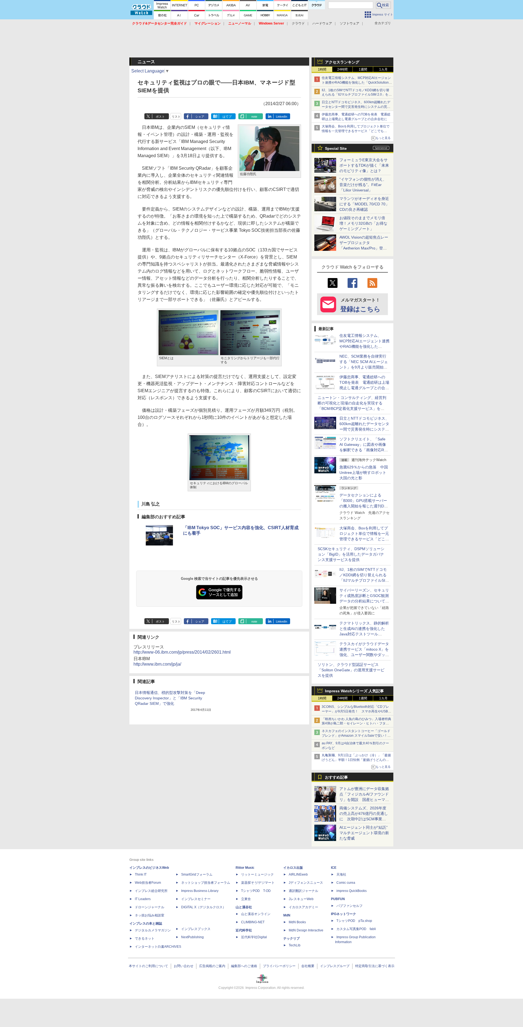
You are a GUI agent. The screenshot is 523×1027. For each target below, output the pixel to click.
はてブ (227, 116)
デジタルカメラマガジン (153, 930)
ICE (333, 868)
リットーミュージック (257, 874)
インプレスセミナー (196, 899)
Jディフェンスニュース (306, 883)
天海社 (341, 874)
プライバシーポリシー (279, 966)
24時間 (342, 69)
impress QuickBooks (351, 891)
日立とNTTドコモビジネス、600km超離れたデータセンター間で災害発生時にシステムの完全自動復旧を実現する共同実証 (356, 106)
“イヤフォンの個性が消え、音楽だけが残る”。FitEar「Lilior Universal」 (363, 184)
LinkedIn (281, 116)
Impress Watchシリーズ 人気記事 (354, 691)
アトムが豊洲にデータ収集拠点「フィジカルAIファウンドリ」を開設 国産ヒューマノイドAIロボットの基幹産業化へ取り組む (364, 800)
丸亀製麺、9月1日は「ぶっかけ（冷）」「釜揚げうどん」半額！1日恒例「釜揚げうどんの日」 (356, 759)
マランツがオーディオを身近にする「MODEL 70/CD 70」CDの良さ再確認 (364, 204)
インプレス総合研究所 (151, 891)
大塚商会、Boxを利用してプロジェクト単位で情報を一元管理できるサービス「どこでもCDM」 (356, 131)
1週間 (363, 69)
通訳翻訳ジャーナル (303, 891)
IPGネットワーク (343, 914)
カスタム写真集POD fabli (356, 929)
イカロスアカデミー (303, 907)
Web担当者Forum (148, 883)
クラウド (298, 23)
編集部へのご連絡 (244, 966)
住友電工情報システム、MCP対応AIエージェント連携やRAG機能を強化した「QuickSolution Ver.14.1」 (356, 82)
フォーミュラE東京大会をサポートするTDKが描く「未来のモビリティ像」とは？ (364, 165)
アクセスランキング (342, 62)
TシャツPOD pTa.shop (354, 921)
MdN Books (297, 922)
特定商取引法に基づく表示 (374, 966)
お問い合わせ (183, 966)
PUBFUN (338, 899)
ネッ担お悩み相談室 (149, 915)
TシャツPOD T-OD (256, 891)
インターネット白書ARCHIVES (158, 947)
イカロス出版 (293, 868)
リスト (176, 116)
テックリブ (291, 938)
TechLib (294, 945)
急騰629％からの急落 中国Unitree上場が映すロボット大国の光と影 (363, 472)
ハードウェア (322, 23)
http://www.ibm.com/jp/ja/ (157, 664)
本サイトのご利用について (148, 966)
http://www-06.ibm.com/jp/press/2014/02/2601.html (182, 652)
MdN (286, 915)
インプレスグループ (334, 966)
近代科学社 (244, 930)
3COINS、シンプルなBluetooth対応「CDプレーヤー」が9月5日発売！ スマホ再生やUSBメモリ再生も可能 (356, 711)
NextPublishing (192, 937)
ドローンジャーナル (149, 907)
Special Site (336, 148)
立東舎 (246, 899)
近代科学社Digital (254, 937)
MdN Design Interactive (306, 930)
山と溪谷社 (244, 907)
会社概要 (307, 966)
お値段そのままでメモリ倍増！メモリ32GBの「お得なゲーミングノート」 (363, 223)
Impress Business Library (199, 891)
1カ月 (383, 69)
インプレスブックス (196, 929)
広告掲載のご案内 (212, 966)
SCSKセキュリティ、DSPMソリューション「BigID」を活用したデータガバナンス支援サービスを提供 (351, 554)
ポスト (160, 116)
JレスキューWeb (301, 899)
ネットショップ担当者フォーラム (205, 883)
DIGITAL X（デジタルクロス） (203, 907)
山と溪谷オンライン (255, 914)
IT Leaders (143, 899)
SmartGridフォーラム (196, 874)
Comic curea (345, 883)
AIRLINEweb (298, 874)
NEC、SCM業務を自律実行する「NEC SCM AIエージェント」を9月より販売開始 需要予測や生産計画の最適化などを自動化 (364, 367)
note (254, 116)
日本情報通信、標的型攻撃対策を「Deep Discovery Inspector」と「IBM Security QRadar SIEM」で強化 (170, 698)
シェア (199, 116)
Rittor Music (245, 868)
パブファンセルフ (349, 906)
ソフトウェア (349, 23)
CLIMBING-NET (252, 922)
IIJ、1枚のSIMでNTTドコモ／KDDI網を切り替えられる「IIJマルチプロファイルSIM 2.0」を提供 (357, 94)
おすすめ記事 (336, 777)
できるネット (144, 938)
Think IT (141, 874)
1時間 (322, 69)
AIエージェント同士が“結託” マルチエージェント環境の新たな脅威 (365, 832)
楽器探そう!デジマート (258, 883)
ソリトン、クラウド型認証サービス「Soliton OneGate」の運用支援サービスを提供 (351, 670)
